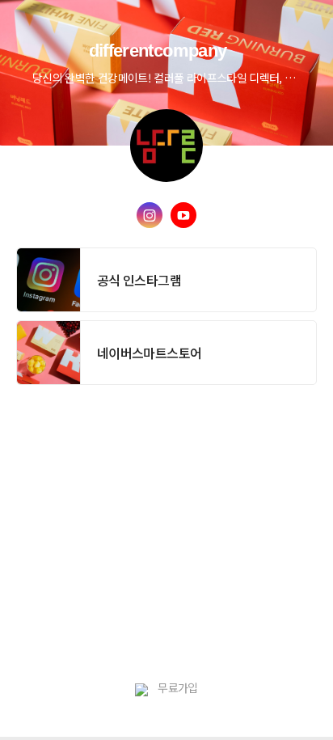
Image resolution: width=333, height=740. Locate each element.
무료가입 (177, 687)
